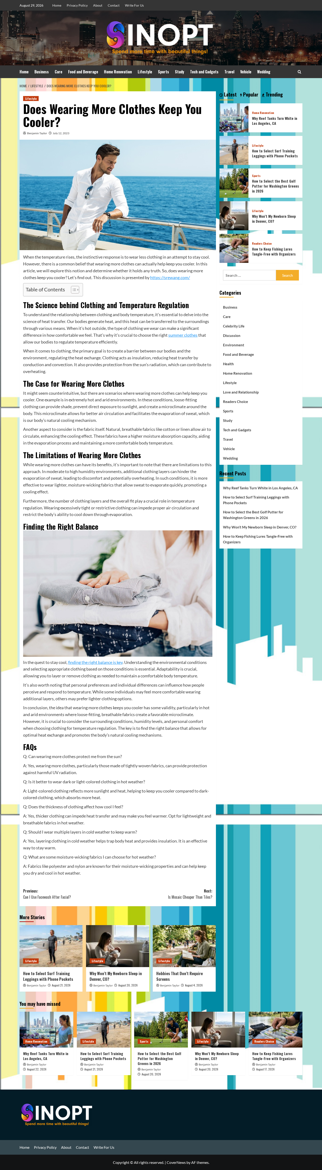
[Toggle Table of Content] (72, 290)
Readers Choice (262, 243)
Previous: (47, 894)
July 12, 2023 (61, 133)
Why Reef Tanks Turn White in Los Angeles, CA (274, 121)
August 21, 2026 (61, 985)
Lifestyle (145, 72)
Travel (229, 72)
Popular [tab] (250, 94)
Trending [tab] (273, 94)
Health (228, 364)
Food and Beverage (83, 72)
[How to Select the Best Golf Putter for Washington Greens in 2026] (233, 182)
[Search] (299, 72)
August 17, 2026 (265, 1069)
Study (179, 72)
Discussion (231, 335)
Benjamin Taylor (37, 133)
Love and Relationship (241, 392)
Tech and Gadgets (204, 72)
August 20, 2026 (128, 985)
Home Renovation (118, 72)
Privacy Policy (77, 5)
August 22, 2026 (36, 1069)
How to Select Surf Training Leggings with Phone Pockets (48, 976)
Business (41, 72)
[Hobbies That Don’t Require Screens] (184, 946)
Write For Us (134, 5)
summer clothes (183, 335)
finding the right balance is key (95, 662)
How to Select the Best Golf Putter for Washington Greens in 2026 (275, 185)
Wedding (263, 72)
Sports (163, 72)
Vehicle (245, 72)
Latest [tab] (230, 94)
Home (56, 5)
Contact (114, 5)
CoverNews (176, 1162)
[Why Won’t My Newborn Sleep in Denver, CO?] (117, 946)
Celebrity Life (233, 326)
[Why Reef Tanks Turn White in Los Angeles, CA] (233, 117)
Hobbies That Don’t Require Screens (179, 976)
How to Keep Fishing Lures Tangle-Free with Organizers (274, 251)
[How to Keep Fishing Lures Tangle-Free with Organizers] (233, 248)
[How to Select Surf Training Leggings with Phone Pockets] (51, 946)
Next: (190, 894)
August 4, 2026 (194, 985)
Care (58, 72)
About (97, 5)
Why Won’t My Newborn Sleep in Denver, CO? (116, 976)
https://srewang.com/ (170, 277)
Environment (233, 345)
